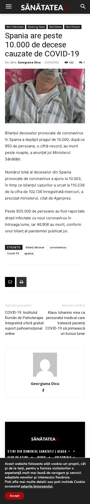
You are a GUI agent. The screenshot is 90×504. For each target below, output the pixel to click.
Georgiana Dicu (29, 62)
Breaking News (36, 27)
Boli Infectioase (15, 27)
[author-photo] (45, 376)
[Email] (10, 282)
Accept (14, 496)
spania (29, 253)
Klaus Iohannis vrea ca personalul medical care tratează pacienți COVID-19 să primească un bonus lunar (65, 323)
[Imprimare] (21, 282)
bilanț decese (35, 247)
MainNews (55, 27)
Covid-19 (13, 253)
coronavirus (58, 247)
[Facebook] (45, 391)
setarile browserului (36, 486)
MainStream (73, 27)
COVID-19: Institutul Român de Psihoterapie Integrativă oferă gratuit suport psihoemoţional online (24, 323)
